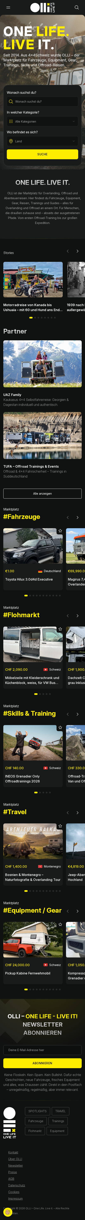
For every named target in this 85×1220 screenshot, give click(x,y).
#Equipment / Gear (32, 910)
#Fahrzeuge (21, 517)
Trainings (58, 1121)
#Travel (14, 812)
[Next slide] (77, 251)
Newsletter (15, 1165)
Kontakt (13, 1152)
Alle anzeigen (42, 493)
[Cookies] (7, 1212)
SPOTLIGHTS (37, 1111)
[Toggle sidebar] (8, 7)
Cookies (13, 1192)
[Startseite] (42, 7)
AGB (11, 1178)
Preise (12, 1172)
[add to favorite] (60, 531)
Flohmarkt (34, 1131)
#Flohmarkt (21, 615)
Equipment (57, 1131)
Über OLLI (15, 1159)
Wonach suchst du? (21, 92)
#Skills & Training (29, 713)
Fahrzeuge (35, 1121)
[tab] (35, 317)
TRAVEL (60, 1111)
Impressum (15, 1198)
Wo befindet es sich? (22, 132)
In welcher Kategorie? (23, 112)
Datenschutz (16, 1185)
